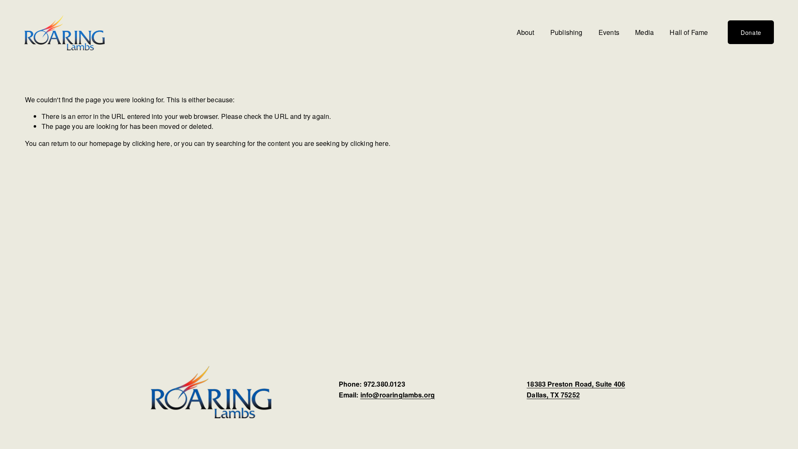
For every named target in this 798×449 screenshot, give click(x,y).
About (525, 32)
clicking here (151, 143)
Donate (751, 32)
